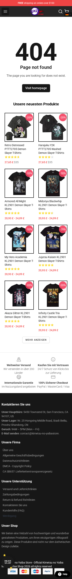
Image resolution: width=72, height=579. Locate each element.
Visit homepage (36, 88)
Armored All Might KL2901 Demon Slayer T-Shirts (19, 205)
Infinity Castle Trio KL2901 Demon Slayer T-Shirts (52, 317)
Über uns (8, 450)
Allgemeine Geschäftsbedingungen (23, 455)
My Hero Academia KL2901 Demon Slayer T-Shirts (19, 261)
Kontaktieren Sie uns (15, 505)
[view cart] (66, 11)
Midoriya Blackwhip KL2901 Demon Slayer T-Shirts (52, 205)
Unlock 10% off (7, 562)
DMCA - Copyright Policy (17, 466)
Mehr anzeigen (36, 340)
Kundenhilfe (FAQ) (13, 510)
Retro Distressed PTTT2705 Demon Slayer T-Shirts (15, 149)
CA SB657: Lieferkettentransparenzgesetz (27, 471)
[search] (60, 11)
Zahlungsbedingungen (16, 494)
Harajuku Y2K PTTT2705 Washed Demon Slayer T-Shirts (51, 149)
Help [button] (65, 574)
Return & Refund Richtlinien (19, 499)
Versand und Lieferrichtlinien (20, 489)
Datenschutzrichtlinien (16, 460)
